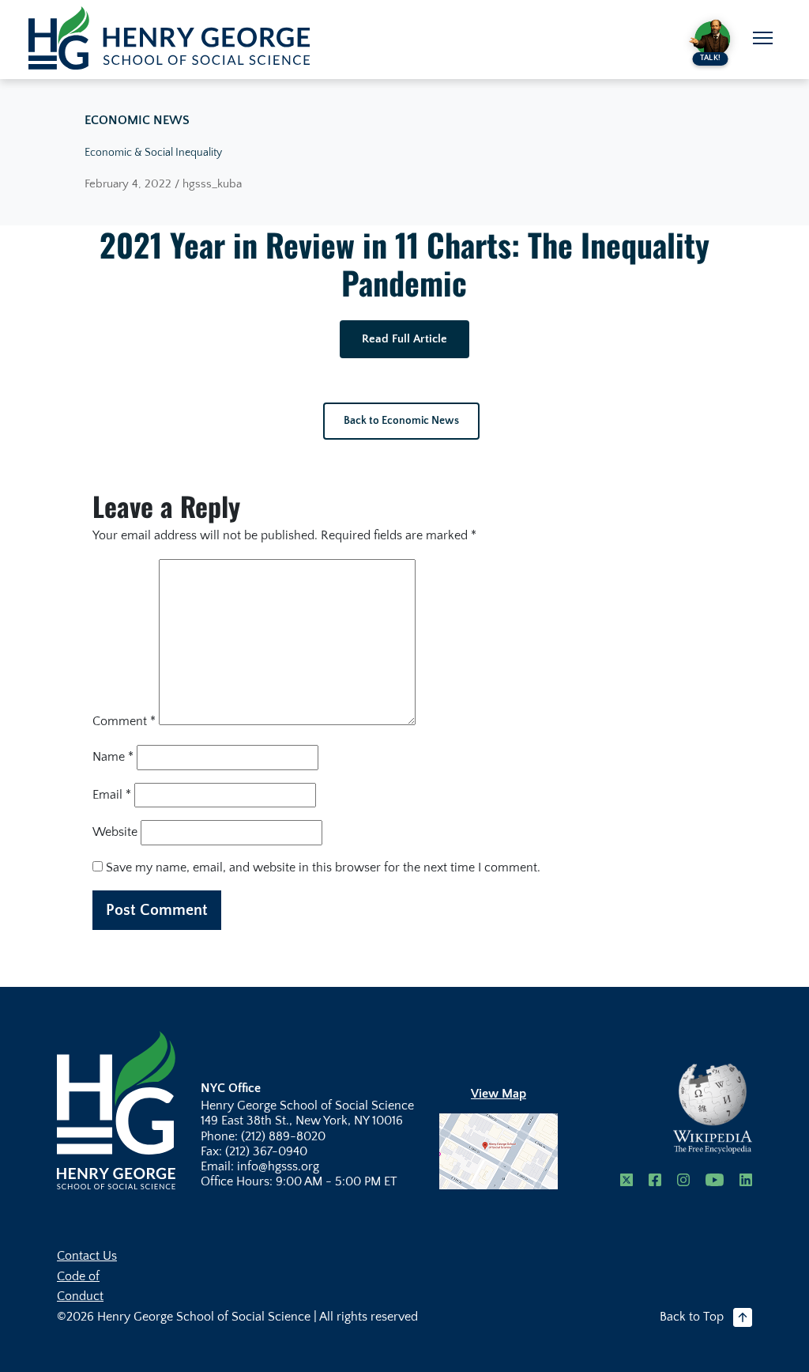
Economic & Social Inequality (153, 152)
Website (114, 832)
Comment (124, 721)
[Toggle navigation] (763, 38)
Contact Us (87, 1256)
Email (111, 795)
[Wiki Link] (712, 1109)
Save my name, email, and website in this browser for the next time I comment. (323, 867)
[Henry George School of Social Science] (116, 1109)
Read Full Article (404, 339)
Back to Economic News (401, 420)
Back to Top (692, 1317)
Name (113, 757)
